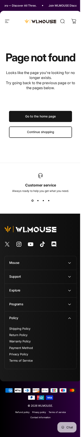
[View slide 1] (32, 200)
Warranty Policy (20, 352)
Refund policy (21, 423)
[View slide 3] (43, 200)
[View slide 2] (37, 200)
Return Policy (18, 346)
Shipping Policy (19, 339)
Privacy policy (37, 423)
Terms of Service (21, 371)
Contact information (39, 428)
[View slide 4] (48, 200)
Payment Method (21, 359)
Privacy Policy (18, 365)
